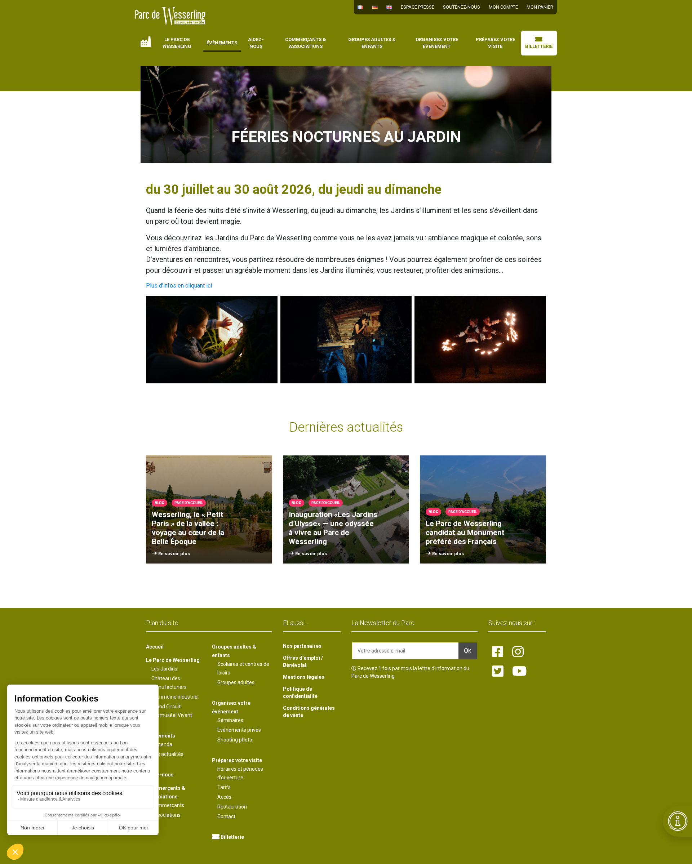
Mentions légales (303, 677)
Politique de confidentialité (300, 692)
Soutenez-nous (461, 7)
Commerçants (167, 805)
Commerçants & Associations (305, 43)
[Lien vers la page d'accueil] (170, 16)
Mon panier (540, 7)
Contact (226, 816)
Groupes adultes (235, 682)
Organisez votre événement (437, 43)
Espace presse (417, 7)
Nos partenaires (302, 646)
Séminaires (230, 720)
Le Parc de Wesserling (177, 43)
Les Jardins (164, 669)
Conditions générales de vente (309, 711)
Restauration (232, 807)
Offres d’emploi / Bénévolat (303, 661)
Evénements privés (239, 730)
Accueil (146, 41)
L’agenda (161, 744)
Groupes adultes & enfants (372, 43)
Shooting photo (234, 740)
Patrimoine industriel (175, 697)
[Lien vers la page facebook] (498, 652)
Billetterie (539, 46)
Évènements (222, 42)
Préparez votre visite (495, 43)
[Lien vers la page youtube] (519, 671)
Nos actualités (167, 754)
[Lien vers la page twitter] (498, 671)
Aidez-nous (256, 43)
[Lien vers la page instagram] (518, 652)
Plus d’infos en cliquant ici (179, 285)
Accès (224, 797)
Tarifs (224, 787)
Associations (166, 815)
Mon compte (503, 7)
